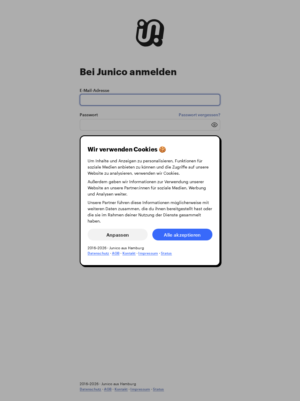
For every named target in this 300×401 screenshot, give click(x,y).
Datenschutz (98, 253)
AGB (116, 253)
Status (166, 253)
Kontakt (129, 253)
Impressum (148, 253)
